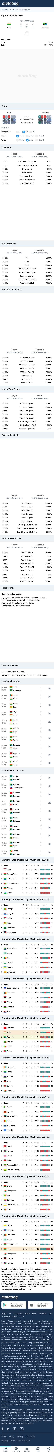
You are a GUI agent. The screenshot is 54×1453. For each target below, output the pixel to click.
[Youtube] (23, 1428)
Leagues (27, 1451)
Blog (37, 1451)
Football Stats (6, 10)
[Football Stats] (10, 4)
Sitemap (20, 1436)
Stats (5, 1451)
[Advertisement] (27, 76)
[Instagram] (16, 1428)
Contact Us (30, 1436)
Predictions (16, 1451)
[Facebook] (4, 1428)
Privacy (11, 1436)
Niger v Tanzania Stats (21, 10)
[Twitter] (10, 1428)
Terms (3, 1436)
